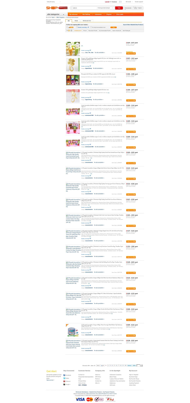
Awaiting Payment (134, 383)
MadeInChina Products (95, 392)
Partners (97, 379)
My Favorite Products (134, 381)
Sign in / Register (133, 374)
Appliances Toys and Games (117, 381)
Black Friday (113, 377)
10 (125, 365)
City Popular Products (108, 392)
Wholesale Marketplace (82, 392)
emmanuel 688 (89, 115)
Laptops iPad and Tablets (116, 379)
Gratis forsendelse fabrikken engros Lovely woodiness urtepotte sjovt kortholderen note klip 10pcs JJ (102, 106)
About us (97, 374)
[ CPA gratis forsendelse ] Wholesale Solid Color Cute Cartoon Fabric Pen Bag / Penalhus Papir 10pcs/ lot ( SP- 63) (102, 215)
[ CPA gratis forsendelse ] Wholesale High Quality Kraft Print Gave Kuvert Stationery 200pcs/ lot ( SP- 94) (101, 200)
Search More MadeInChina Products (133, 24)
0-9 (115, 393)
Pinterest (68, 381)
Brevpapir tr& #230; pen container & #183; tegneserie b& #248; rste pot (98, 74)
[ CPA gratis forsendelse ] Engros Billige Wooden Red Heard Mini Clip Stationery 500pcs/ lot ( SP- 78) (102, 309)
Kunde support (139, 1)
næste (129, 365)
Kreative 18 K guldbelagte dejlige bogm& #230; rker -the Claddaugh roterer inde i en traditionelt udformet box (101, 59)
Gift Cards (112, 385)
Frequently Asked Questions (85, 377)
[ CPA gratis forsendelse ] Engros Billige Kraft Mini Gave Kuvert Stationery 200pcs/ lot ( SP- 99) (102, 278)
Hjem (53, 17)
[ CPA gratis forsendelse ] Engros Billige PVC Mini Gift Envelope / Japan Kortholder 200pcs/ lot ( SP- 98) (101, 294)
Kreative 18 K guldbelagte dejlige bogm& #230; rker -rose (95, 89)
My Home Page (133, 377)
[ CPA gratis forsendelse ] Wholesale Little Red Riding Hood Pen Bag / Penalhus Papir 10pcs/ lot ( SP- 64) (101, 262)
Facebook (68, 375)
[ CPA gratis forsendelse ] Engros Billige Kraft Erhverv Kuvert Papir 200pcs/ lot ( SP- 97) (102, 168)
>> (82, 45)
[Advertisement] (102, 36)
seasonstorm (89, 162)
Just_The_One (89, 52)
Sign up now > (50, 380)
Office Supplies (60, 17)
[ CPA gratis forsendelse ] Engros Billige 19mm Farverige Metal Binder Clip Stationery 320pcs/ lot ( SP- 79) (101, 325)
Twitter (67, 378)
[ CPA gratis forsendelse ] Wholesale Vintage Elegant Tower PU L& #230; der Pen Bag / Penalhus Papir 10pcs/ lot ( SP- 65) (102, 231)
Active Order (132, 385)
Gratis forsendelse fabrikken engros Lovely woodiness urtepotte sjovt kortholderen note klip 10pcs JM (102, 121)
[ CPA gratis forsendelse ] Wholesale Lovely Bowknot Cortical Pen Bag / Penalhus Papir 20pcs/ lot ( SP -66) (102, 247)
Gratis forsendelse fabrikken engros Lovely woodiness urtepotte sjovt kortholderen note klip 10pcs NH (102, 137)
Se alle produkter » (100, 52)
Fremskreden (128, 8)
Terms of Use (81, 383)
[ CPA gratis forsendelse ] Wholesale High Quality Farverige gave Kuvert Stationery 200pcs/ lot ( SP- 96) (103, 184)
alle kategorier (53, 14)
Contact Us (81, 374)
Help (79, 379)
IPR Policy (98, 377)
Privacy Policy (82, 381)
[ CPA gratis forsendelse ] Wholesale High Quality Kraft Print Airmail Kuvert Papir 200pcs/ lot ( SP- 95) (102, 153)
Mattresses (113, 383)
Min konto (128, 1)
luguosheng (88, 68)
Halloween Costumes (115, 374)
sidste (134, 365)
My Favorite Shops (134, 379)
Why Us (97, 383)
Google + (68, 384)
